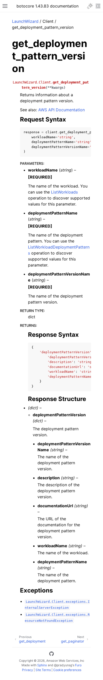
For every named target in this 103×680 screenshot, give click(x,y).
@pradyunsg (63, 665)
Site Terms (43, 670)
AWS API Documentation (61, 109)
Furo (78, 665)
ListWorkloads (64, 192)
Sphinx (42, 665)
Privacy (27, 670)
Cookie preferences (67, 670)
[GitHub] (51, 655)
